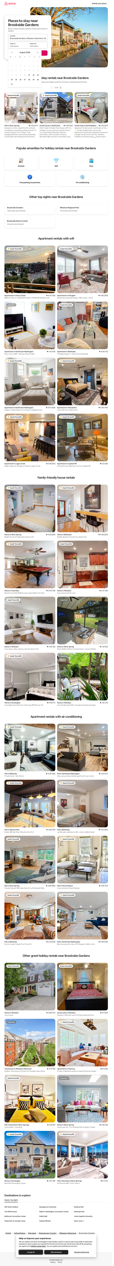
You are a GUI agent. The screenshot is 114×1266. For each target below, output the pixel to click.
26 (20, 80)
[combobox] (28, 38)
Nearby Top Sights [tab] (11, 1200)
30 (38, 80)
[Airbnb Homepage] (10, 3)
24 (12, 80)
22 (33, 75)
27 (25, 80)
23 (38, 75)
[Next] (60, 87)
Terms (60, 1262)
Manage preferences (81, 1252)
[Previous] (52, 87)
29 (33, 80)
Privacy (52, 1262)
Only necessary (56, 1252)
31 (12, 84)
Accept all (31, 1252)
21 (29, 75)
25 (16, 80)
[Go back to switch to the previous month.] (12, 52)
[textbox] (18, 46)
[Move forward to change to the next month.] (37, 52)
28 (29, 80)
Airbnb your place (99, 3)
